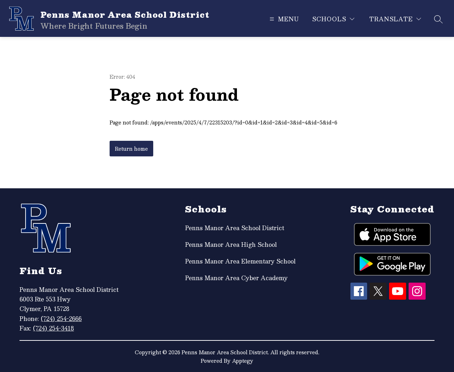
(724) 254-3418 (53, 328)
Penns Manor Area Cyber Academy (236, 278)
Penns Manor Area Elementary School (240, 261)
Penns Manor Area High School (231, 244)
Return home (131, 148)
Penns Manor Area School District (234, 228)
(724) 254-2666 (61, 318)
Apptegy (242, 360)
